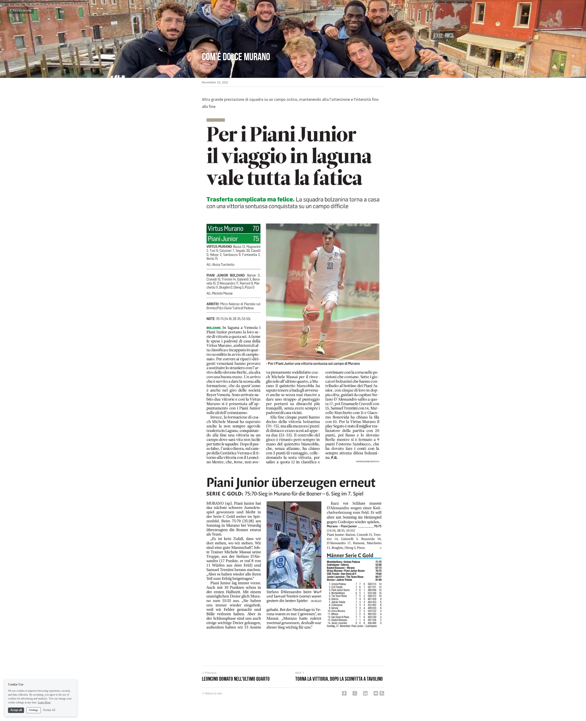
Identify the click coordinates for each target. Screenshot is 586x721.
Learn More (44, 702)
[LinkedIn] (365, 693)
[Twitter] (355, 693)
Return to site (22, 10)
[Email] (376, 693)
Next (298, 673)
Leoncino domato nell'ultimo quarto (236, 679)
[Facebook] (344, 693)
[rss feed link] (382, 693)
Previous (210, 673)
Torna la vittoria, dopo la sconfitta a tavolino (339, 679)
